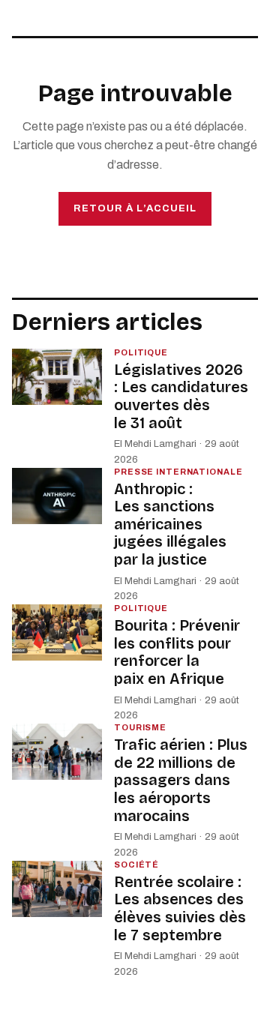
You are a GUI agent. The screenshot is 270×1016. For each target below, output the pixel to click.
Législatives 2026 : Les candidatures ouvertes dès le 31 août (181, 396)
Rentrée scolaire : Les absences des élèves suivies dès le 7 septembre (180, 908)
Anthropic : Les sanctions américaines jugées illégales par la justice (170, 524)
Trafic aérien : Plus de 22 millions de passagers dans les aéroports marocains (181, 780)
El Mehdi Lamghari (155, 444)
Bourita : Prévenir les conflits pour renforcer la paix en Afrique (177, 652)
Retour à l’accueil (135, 208)
